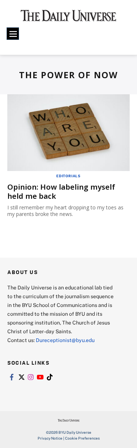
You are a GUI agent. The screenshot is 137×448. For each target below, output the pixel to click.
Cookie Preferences (82, 438)
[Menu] (13, 33)
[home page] (68, 18)
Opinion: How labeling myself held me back (61, 191)
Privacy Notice (50, 438)
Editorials (68, 176)
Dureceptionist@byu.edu (65, 340)
